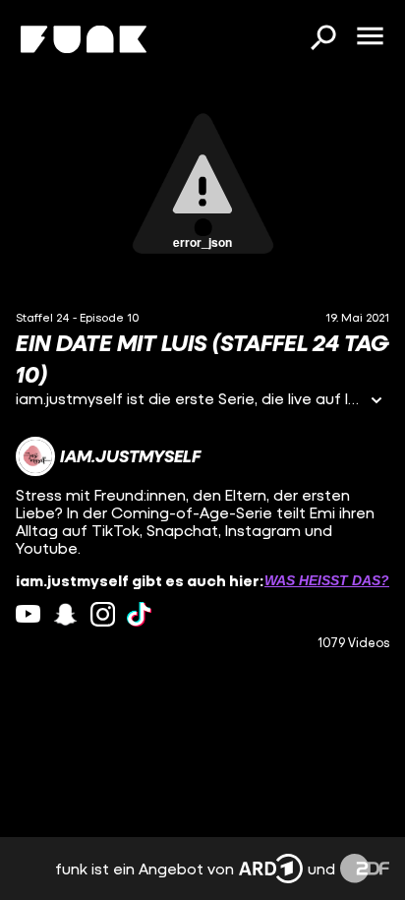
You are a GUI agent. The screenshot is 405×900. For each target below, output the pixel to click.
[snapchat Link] (65, 614)
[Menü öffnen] (369, 37)
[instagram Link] (102, 614)
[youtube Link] (28, 614)
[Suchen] (322, 39)
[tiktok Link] (139, 614)
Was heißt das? (326, 580)
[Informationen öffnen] (376, 402)
